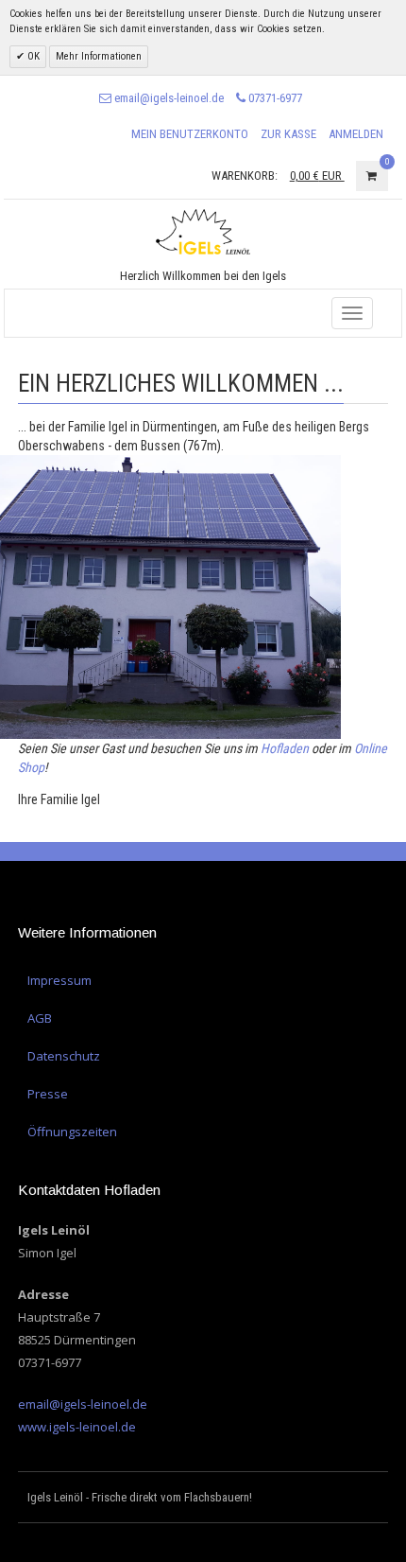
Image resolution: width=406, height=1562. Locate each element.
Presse (47, 1093)
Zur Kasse (288, 134)
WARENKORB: (244, 175)
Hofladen (285, 748)
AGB (39, 1018)
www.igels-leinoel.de (77, 1426)
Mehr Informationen (99, 56)
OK (32, 56)
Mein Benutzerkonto (189, 134)
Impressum (59, 980)
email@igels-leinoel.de (167, 98)
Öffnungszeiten (72, 1131)
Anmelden (356, 134)
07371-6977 (273, 98)
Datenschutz (63, 1055)
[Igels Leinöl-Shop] (203, 230)
